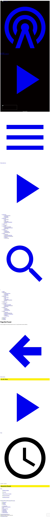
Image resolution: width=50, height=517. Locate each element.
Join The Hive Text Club (8, 235)
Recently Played (6, 486)
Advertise (5, 237)
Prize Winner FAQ (7, 232)
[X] (3, 318)
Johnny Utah (6, 221)
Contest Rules (6, 231)
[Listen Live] (25, 406)
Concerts (5, 224)
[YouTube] (4, 319)
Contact (3, 233)
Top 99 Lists (6, 217)
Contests (3, 229)
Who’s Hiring (6, 228)
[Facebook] (4, 317)
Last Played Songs (7, 215)
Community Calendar (7, 226)
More (1, 488)
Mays (5, 220)
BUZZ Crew (4, 218)
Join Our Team (6, 238)
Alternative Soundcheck (8, 222)
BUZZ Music (4, 214)
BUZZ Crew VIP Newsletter (8, 236)
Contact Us (6, 234)
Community (4, 225)
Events (3, 223)
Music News (6, 216)
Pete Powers (6, 219)
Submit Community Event (8, 227)
